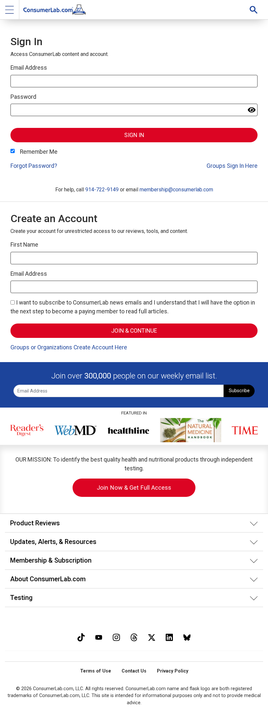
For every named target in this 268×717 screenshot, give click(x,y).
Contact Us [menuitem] (134, 671)
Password (23, 97)
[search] (253, 9)
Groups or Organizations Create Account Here (68, 347)
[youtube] (98, 636)
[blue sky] (187, 636)
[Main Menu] (9, 9)
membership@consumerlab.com (176, 189)
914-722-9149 (102, 189)
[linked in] (169, 636)
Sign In (134, 135)
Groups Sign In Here (232, 166)
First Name (24, 244)
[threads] (134, 636)
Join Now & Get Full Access (134, 487)
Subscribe (239, 390)
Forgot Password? (33, 166)
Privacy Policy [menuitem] (172, 671)
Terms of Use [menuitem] (95, 671)
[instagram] (116, 636)
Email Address (28, 67)
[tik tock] (81, 636)
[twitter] (151, 636)
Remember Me (39, 152)
